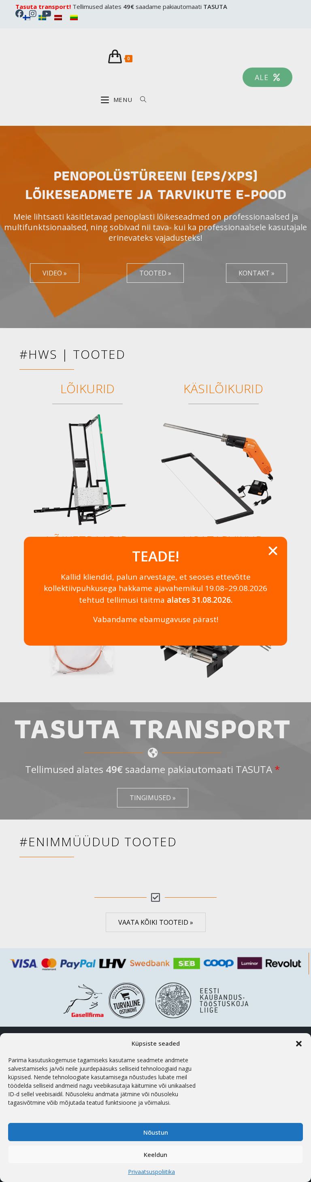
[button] (299, 1044)
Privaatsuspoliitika (151, 1172)
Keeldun (155, 1154)
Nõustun (155, 1132)
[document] (155, 591)
